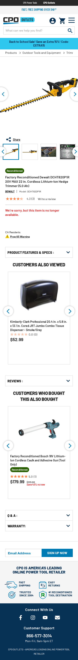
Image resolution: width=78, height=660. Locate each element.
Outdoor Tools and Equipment (41, 52)
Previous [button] (8, 311)
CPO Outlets (49, 2)
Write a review (47, 199)
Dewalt (10, 191)
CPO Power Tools (30, 2)
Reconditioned (15, 170)
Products (11, 52)
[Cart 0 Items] (62, 21)
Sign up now (57, 553)
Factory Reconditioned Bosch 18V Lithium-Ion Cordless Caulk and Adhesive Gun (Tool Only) (38, 460)
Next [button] (69, 311)
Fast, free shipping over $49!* (39, 9)
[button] (10, 151)
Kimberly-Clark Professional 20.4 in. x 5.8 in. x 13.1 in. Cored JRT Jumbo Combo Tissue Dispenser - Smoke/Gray (38, 326)
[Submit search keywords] (70, 30)
